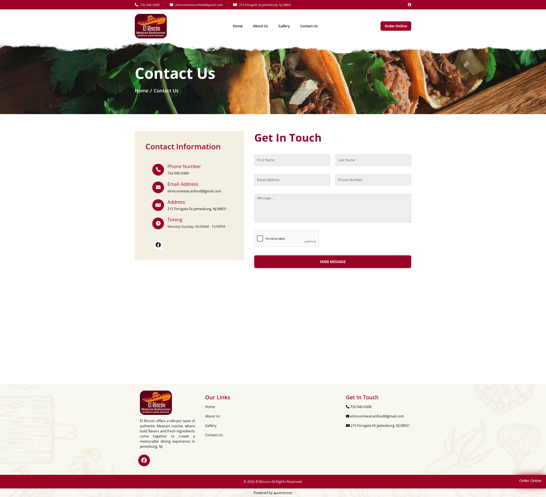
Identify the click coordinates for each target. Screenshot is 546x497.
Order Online (396, 26)
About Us (260, 26)
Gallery (284, 26)
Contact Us (309, 26)
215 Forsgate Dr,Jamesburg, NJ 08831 (265, 5)
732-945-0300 (150, 5)
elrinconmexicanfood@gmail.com (199, 5)
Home (238, 26)
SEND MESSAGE (333, 261)
